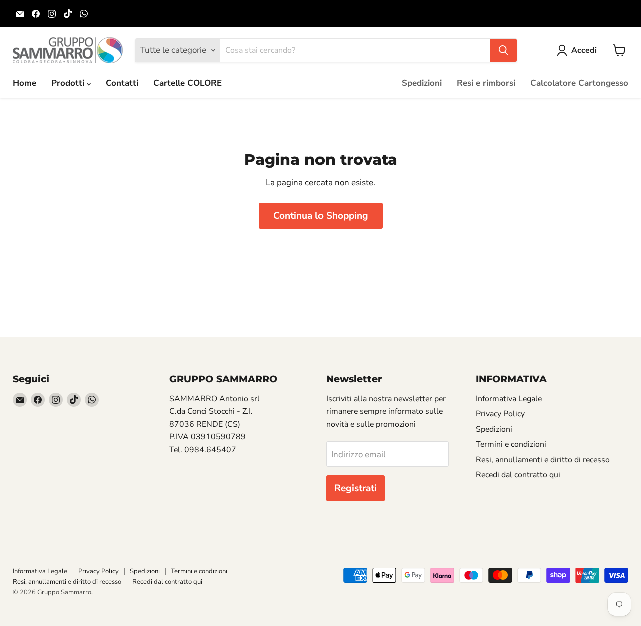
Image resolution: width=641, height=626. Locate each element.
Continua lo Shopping (320, 215)
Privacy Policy (500, 413)
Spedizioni (422, 83)
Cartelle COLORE (187, 83)
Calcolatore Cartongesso (579, 83)
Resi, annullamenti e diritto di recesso (543, 459)
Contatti (122, 83)
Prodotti (69, 83)
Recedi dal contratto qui (518, 474)
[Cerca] (503, 50)
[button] (579, 50)
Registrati (355, 488)
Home (24, 83)
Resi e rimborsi (486, 83)
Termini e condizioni (511, 444)
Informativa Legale (509, 398)
